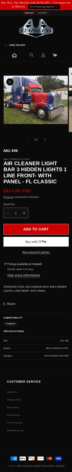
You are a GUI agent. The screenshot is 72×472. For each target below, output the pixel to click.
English (29, 13)
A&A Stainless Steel (28, 465)
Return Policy (13, 407)
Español (42, 13)
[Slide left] (27, 139)
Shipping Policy (14, 399)
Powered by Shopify (53, 465)
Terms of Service (14, 422)
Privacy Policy (13, 415)
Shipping (8, 196)
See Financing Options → (44, 6)
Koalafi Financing (15, 430)
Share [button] (11, 303)
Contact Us (12, 392)
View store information (23, 275)
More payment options (36, 252)
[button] (19, 55)
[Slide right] (45, 139)
